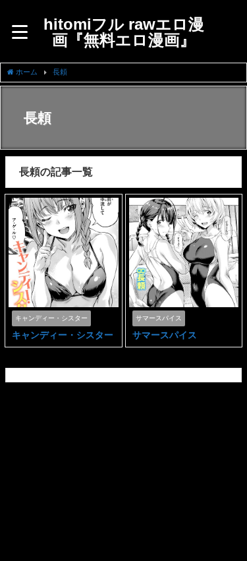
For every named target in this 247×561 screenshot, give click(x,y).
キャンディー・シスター (62, 335)
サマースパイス (164, 335)
